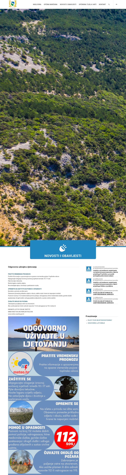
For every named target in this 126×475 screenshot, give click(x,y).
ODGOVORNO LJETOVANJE (96, 323)
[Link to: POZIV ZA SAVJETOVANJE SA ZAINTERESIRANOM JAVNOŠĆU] (88, 291)
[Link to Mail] (116, 4)
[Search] (109, 4)
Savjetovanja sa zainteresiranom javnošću (106, 268)
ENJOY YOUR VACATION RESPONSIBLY (100, 320)
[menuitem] (37, 4)
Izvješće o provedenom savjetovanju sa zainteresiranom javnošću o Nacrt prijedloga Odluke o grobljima (105, 284)
